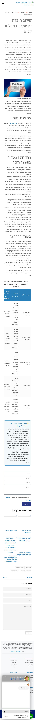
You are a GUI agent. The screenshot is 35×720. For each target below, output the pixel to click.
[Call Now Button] (30, 716)
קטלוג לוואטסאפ (14, 660)
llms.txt (12, 651)
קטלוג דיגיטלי (14, 571)
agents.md (18, 651)
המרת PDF (30, 679)
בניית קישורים (30, 666)
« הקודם (29, 577)
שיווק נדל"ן (15, 666)
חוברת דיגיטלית (20, 567)
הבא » (5, 577)
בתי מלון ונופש (14, 664)
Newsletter (13, 123)
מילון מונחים (30, 664)
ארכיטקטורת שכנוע (29, 662)
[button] (3, 677)
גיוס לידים (28, 567)
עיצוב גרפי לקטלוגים (26, 571)
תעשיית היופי (14, 662)
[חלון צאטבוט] (16, 697)
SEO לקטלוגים (30, 660)
